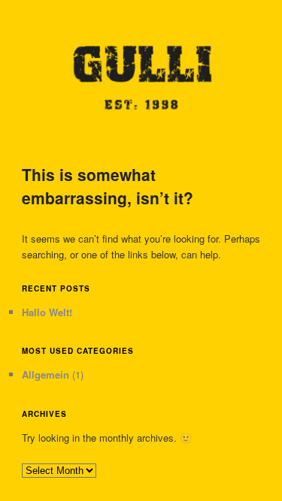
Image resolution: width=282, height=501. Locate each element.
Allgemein (45, 374)
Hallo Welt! (47, 312)
